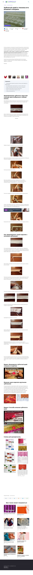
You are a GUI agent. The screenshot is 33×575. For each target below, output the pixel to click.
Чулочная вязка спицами (8, 527)
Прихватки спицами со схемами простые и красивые (23, 556)
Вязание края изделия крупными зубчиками (14, 88)
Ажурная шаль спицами (21, 526)
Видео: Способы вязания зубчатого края (13, 89)
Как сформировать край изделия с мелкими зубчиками (15, 85)
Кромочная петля (20, 514)
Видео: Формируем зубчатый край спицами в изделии (15, 87)
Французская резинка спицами (9, 513)
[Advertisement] (16, 39)
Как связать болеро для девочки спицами (21, 541)
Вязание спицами (7, 25)
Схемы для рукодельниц (10, 91)
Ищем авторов (6, 567)
